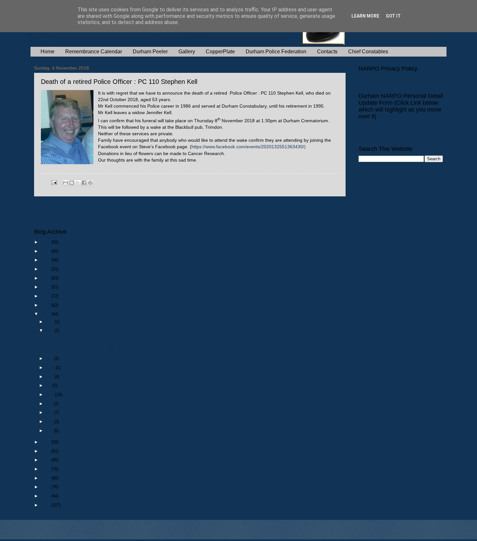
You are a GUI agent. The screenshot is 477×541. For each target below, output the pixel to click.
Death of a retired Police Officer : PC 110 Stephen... (93, 347)
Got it (393, 16)
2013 (46, 478)
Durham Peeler (150, 51)
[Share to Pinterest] (90, 182)
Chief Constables (368, 51)
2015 (46, 459)
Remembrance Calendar (93, 51)
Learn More (365, 16)
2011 (46, 496)
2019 (46, 305)
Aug (50, 376)
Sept (51, 367)
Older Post (332, 208)
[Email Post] (53, 182)
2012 (46, 486)
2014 (46, 469)
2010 (46, 505)
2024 (46, 259)
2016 (46, 451)
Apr (50, 403)
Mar (50, 412)
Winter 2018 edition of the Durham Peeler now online (93, 338)
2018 (46, 313)
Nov (50, 330)
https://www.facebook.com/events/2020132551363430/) (248, 146)
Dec (50, 321)
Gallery (186, 51)
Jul (49, 385)
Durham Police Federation (276, 51)
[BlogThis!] (71, 182)
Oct (50, 358)
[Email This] (65, 182)
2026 (46, 242)
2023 (46, 269)
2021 (46, 286)
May (50, 394)
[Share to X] (78, 182)
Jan (50, 430)
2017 (46, 442)
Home (48, 51)
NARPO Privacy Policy (380, 79)
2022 (46, 278)
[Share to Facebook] (84, 182)
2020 (46, 296)
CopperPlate (220, 51)
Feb (50, 421)
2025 (46, 251)
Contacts (327, 51)
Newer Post (49, 208)
